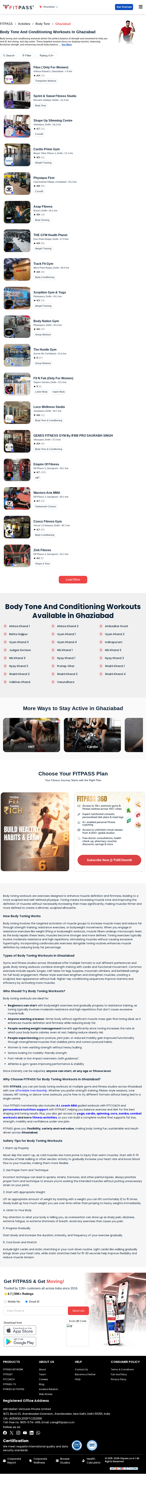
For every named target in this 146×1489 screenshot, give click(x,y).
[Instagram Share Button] (18, 1433)
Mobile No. (14, 1301)
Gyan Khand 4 (67, 642)
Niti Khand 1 (65, 650)
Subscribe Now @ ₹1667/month (109, 860)
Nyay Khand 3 (18, 666)
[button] (48, 7)
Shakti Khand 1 (115, 666)
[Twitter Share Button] (11, 1433)
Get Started (124, 7)
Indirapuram (113, 642)
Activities (24, 23)
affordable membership (31, 1090)
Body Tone (43, 23)
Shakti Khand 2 (19, 674)
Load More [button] (73, 579)
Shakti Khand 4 (115, 674)
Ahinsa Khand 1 (19, 626)
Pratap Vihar (66, 666)
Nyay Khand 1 (66, 658)
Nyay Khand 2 (114, 658)
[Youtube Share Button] (25, 1433)
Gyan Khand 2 (115, 634)
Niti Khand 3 (17, 658)
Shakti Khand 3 (67, 674)
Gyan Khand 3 (19, 642)
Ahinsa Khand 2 (68, 626)
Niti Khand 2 (113, 650)
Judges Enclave (20, 650)
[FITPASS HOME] (19, 7)
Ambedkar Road (116, 626)
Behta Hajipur (18, 634)
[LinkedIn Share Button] (31, 1433)
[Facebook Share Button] (5, 1433)
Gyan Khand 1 (66, 634)
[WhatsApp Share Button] (38, 1433)
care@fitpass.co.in (62, 1422)
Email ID (34, 1301)
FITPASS (6, 23)
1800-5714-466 (30, 1422)
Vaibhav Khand (19, 682)
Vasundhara (65, 682)
